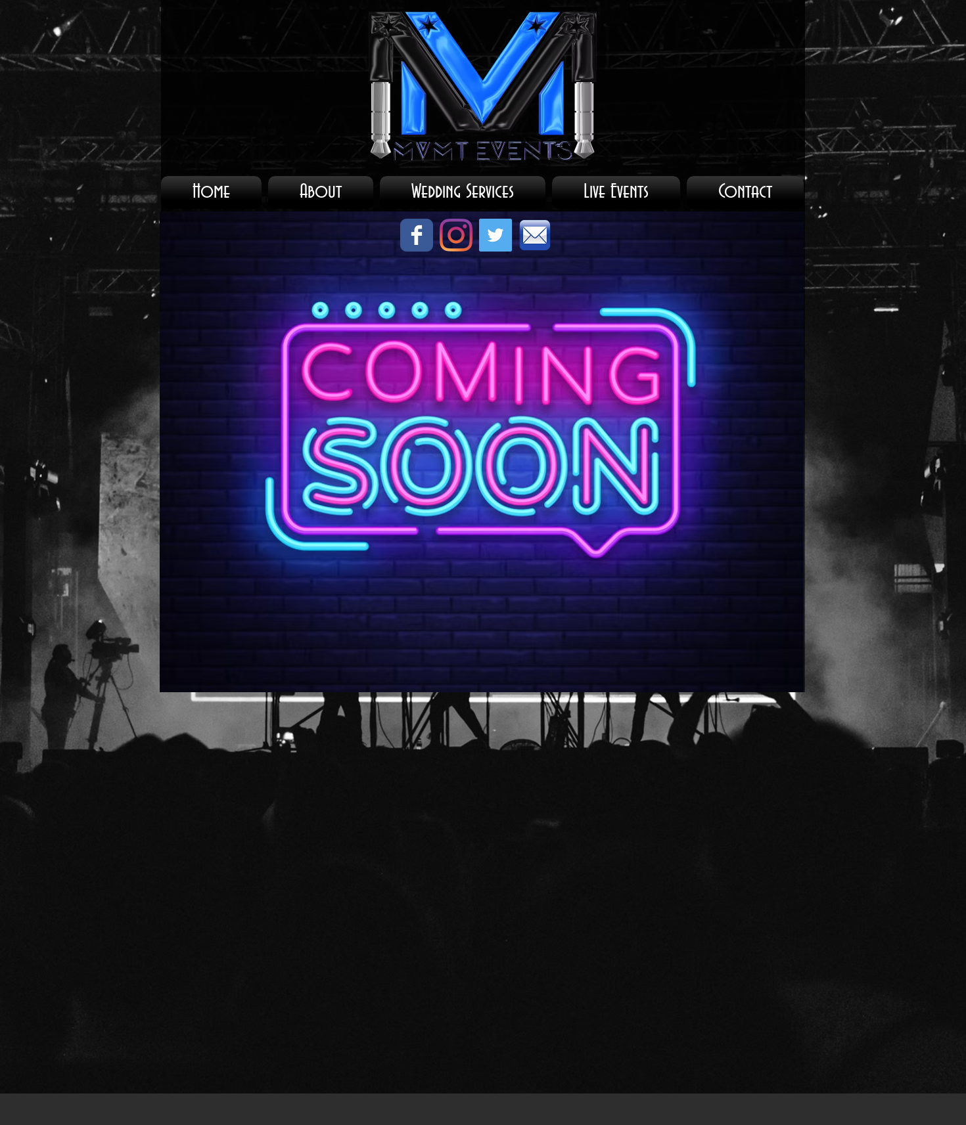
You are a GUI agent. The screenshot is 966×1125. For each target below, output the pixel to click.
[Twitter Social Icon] (495, 235)
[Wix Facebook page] (416, 235)
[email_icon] (534, 235)
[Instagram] (456, 235)
